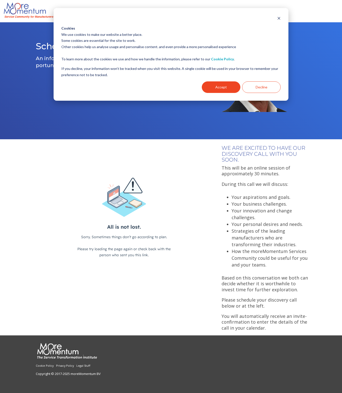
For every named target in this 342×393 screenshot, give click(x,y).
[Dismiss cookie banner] (279, 19)
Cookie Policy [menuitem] (45, 365)
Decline (261, 87)
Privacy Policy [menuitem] (65, 365)
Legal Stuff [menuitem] (83, 365)
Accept (221, 87)
